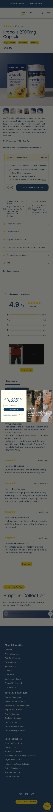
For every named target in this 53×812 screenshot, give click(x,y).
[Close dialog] (50, 391)
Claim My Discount (14, 409)
